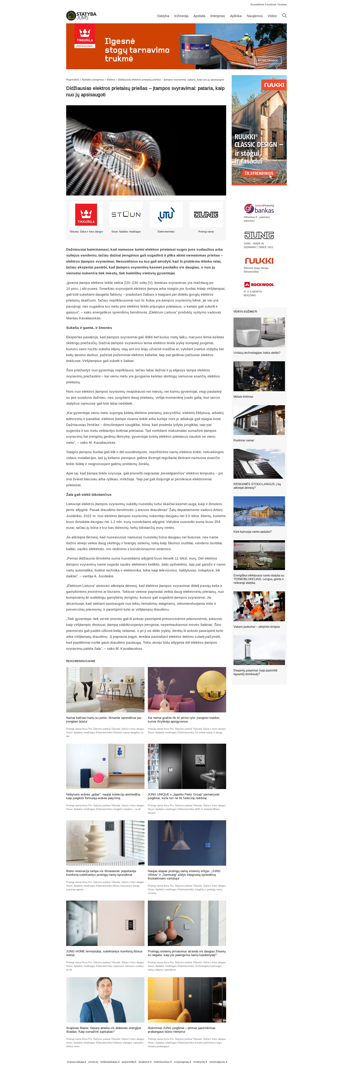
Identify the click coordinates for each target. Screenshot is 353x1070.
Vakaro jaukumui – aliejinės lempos (256, 626)
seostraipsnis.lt (218, 1061)
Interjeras (217, 16)
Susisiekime (257, 4)
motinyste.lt (200, 1061)
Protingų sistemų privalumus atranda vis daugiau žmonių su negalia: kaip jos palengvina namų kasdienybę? (187, 953)
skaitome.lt (144, 1061)
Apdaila (199, 16)
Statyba (163, 16)
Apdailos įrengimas (93, 79)
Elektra (111, 79)
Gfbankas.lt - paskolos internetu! (257, 219)
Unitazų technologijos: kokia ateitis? (256, 352)
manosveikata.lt (76, 1061)
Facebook (271, 4)
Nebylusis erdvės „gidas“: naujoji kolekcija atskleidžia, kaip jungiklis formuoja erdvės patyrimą (103, 796)
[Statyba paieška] (284, 16)
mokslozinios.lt (163, 1061)
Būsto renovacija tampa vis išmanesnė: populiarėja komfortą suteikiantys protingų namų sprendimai (101, 873)
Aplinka (236, 16)
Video (272, 16)
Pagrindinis (72, 79)
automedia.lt (129, 1061)
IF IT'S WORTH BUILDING (253, 293)
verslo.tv (93, 1061)
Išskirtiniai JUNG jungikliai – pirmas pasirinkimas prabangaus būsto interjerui (181, 1029)
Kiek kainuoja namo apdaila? (252, 531)
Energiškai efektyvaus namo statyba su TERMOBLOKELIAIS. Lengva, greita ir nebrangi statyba (258, 579)
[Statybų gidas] (81, 19)
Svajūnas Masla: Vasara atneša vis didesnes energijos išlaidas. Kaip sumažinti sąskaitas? (103, 1029)
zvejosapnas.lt (182, 1061)
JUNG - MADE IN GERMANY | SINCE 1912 (258, 245)
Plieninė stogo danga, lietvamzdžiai (256, 269)
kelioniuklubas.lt (110, 1061)
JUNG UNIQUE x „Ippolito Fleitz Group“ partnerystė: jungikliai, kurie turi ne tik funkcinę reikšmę (184, 796)
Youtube (282, 4)
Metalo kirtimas (243, 396)
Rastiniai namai (243, 440)
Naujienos (255, 16)
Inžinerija (181, 16)
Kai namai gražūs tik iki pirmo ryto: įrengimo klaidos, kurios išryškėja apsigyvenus (184, 719)
